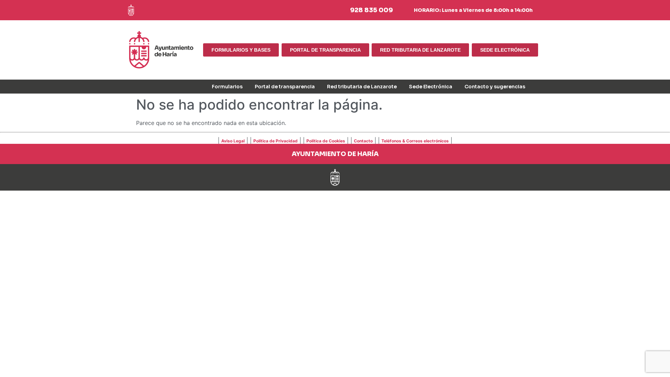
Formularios (227, 86)
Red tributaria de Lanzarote (362, 86)
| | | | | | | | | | (335, 140)
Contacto (363, 140)
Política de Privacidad (275, 140)
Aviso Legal (233, 140)
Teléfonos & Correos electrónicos (415, 140)
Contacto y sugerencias (494, 86)
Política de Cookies (325, 140)
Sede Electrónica (430, 86)
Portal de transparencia (285, 86)
